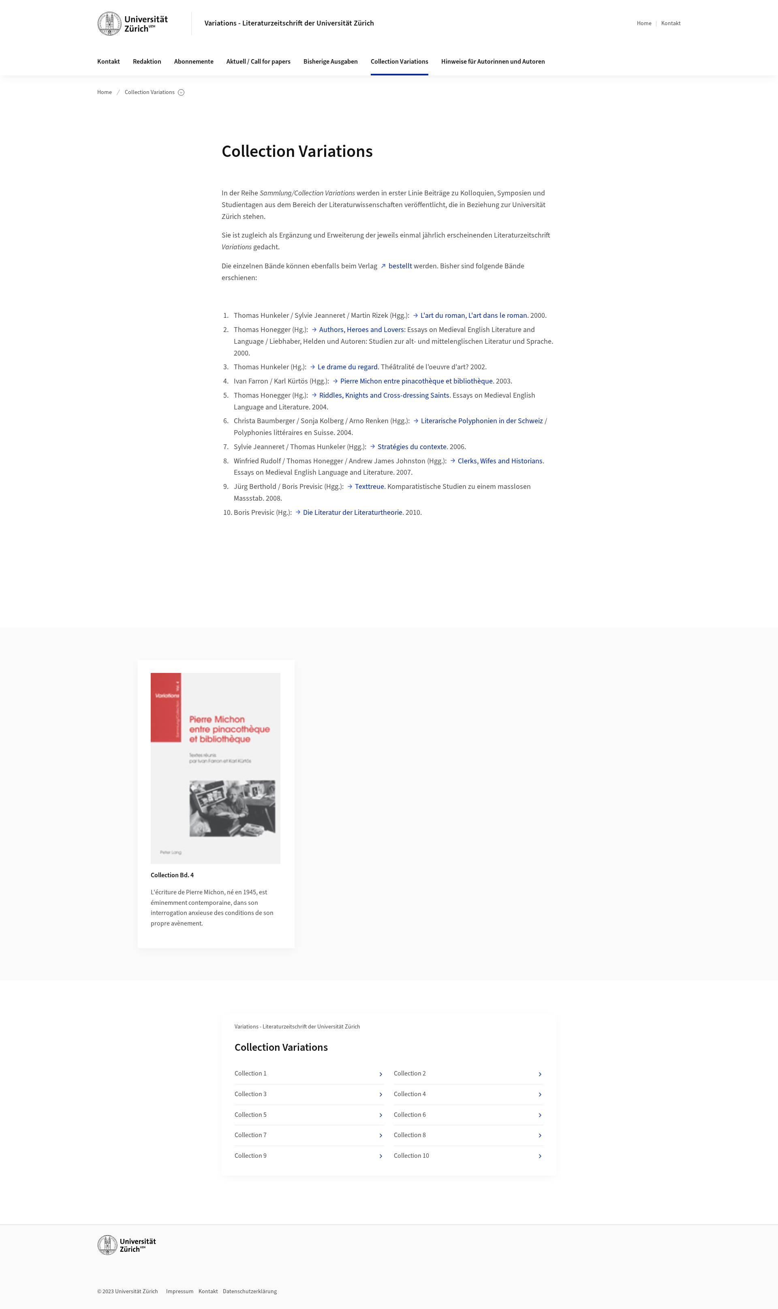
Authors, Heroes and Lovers (361, 330)
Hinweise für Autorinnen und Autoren (493, 61)
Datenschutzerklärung (250, 1292)
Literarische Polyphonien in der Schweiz (482, 421)
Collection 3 (251, 1094)
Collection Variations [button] (399, 61)
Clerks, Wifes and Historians (500, 461)
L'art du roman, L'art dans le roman (474, 316)
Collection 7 (251, 1135)
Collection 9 (251, 1155)
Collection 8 (410, 1135)
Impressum (180, 1292)
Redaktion (147, 61)
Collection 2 (410, 1073)
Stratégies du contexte (412, 447)
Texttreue (369, 487)
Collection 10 (411, 1155)
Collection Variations (150, 92)
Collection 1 (251, 1073)
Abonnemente (194, 61)
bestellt (400, 266)
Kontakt (671, 23)
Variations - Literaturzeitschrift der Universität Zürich (289, 23)
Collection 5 (251, 1114)
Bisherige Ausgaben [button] (331, 61)
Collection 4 (410, 1094)
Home (644, 23)
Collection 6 (410, 1114)
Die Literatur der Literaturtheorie (352, 513)
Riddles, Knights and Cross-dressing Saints (384, 395)
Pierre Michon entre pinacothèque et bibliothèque (416, 381)
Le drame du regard (348, 367)
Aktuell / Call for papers (259, 61)
